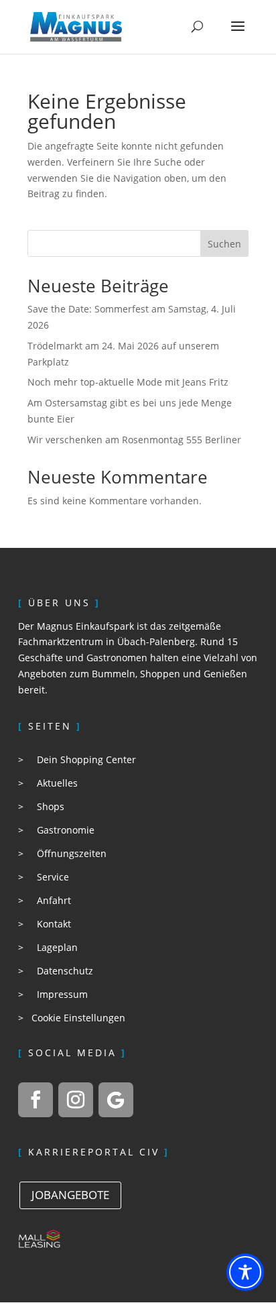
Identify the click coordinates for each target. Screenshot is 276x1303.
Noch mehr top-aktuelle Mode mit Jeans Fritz (127, 382)
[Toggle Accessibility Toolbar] (245, 1272)
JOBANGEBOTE (70, 1194)
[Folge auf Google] (115, 1099)
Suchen (224, 243)
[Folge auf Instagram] (75, 1099)
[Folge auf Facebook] (35, 1099)
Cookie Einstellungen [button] (78, 1017)
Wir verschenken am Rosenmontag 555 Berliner (134, 439)
